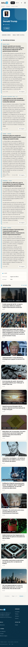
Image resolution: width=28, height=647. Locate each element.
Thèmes (16, 614)
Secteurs (17, 616)
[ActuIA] (4, 3)
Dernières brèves (6, 35)
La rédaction (2, 631)
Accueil (3, 6)
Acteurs (8, 6)
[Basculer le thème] (21, 2)
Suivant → (22, 596)
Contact (2, 633)
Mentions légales (3, 635)
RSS (12, 644)
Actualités (17, 611)
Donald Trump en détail (18, 35)
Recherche (2, 625)
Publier (12, 2)
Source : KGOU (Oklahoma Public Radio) (6, 175)
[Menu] (25, 2)
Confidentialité (4, 644)
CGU (9, 644)
